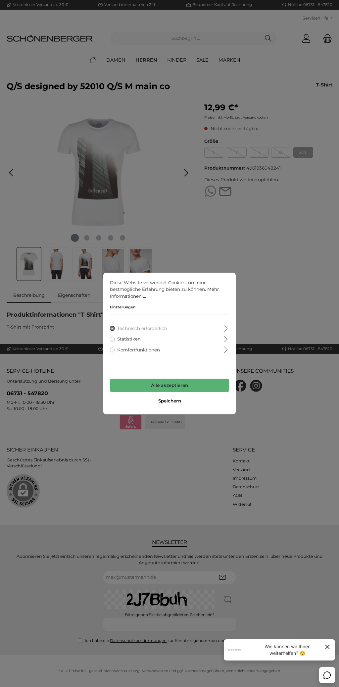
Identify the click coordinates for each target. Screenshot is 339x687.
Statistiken (129, 339)
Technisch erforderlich (142, 328)
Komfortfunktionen (138, 349)
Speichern (169, 401)
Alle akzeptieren (169, 385)
